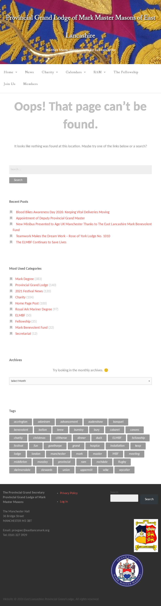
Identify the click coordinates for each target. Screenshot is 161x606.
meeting (134, 454)
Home (8, 72)
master (97, 454)
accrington (20, 421)
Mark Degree (24, 279)
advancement (69, 421)
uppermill (86, 470)
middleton (20, 462)
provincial (64, 462)
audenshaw (95, 421)
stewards (46, 470)
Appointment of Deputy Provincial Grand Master (50, 218)
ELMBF (20, 315)
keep (138, 445)
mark (79, 454)
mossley (43, 462)
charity (18, 438)
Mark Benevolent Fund (31, 327)
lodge (17, 454)
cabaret (115, 430)
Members (30, 84)
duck (99, 438)
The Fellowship (126, 72)
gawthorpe (55, 445)
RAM (98, 72)
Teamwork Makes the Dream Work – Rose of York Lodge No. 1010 (63, 236)
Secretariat (23, 334)
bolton (43, 430)
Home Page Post (27, 303)
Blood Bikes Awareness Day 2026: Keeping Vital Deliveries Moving (62, 212)
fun (36, 445)
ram (83, 462)
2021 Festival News (29, 291)
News (29, 72)
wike (106, 470)
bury (96, 430)
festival (18, 445)
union (66, 470)
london (36, 454)
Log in (64, 501)
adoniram (44, 421)
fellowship (138, 438)
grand (76, 445)
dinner (82, 438)
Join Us (10, 84)
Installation (117, 445)
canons (134, 430)
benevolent (21, 430)
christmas (39, 438)
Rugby (122, 462)
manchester (58, 454)
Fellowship (22, 321)
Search (114, 492)
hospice (95, 445)
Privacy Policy (69, 493)
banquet (118, 421)
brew (60, 430)
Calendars (74, 72)
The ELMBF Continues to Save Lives (41, 242)
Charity (48, 72)
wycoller (124, 470)
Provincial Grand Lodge (31, 285)
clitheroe (61, 438)
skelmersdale (22, 470)
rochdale (102, 462)
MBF (115, 454)
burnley (78, 430)
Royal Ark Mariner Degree (33, 309)
